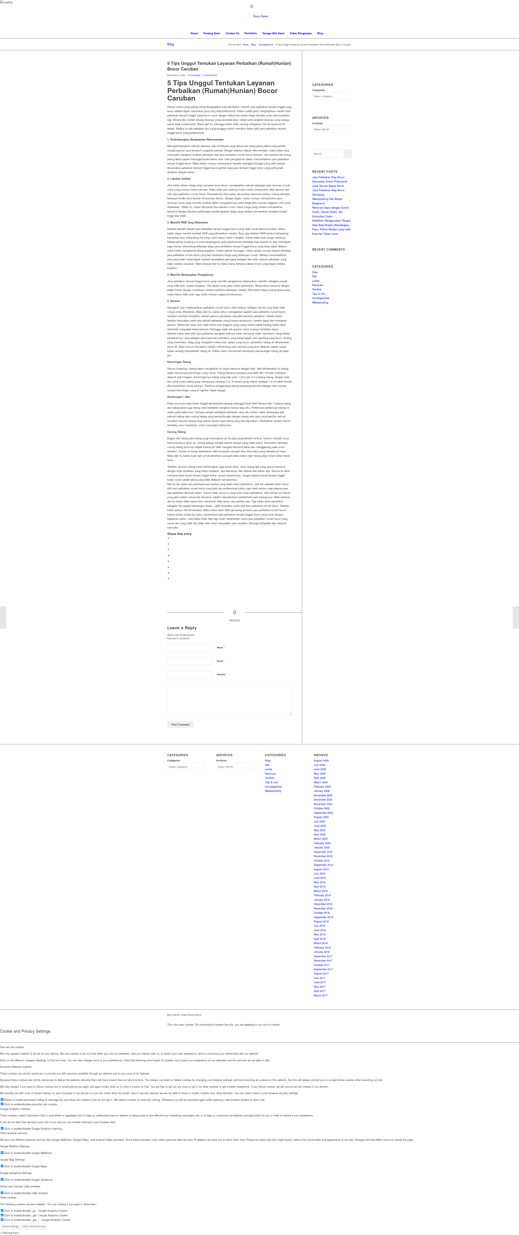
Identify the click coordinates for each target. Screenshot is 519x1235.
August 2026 (321, 760)
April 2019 (320, 886)
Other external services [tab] (13, 1133)
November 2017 (323, 960)
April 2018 (320, 939)
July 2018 (319, 925)
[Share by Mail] (172, 578)
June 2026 (320, 769)
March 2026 (321, 782)
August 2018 (321, 921)
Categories (318, 90)
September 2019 (323, 865)
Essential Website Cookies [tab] (16, 1067)
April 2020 (320, 834)
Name (221, 647)
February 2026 (322, 786)
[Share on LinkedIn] (172, 555)
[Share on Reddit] (172, 573)
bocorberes (211, 75)
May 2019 (319, 882)
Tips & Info (318, 294)
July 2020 (319, 821)
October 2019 (322, 860)
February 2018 (322, 947)
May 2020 (319, 830)
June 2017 (320, 982)
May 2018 (319, 934)
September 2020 (323, 813)
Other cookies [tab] (8, 1197)
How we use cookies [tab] (12, 1047)
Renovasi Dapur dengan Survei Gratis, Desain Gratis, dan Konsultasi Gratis (330, 212)
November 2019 (323, 856)
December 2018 (323, 904)
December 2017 (323, 956)
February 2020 (322, 843)
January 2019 (322, 900)
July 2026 (319, 765)
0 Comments (194, 75)
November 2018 (323, 908)
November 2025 (323, 795)
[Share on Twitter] (172, 544)
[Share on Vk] (172, 567)
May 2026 (319, 773)
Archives (317, 123)
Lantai (315, 281)
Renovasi (317, 285)
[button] (9, 1233)
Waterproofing (320, 302)
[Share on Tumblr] (172, 561)
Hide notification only (34, 1226)
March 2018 (321, 943)
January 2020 (322, 847)
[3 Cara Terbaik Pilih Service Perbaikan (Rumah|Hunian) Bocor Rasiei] (3, 617)
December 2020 (323, 799)
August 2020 (321, 817)
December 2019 (323, 852)
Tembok (317, 289)
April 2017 (320, 991)
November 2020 (323, 804)
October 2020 (322, 808)
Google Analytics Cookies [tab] (15, 1109)
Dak (314, 276)
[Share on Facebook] (172, 538)
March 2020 (321, 838)
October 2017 (322, 965)
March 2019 (321, 891)
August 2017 (321, 973)
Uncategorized (320, 298)
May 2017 (319, 986)
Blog (170, 44)
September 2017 (323, 969)
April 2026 (320, 778)
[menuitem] (194, 33)
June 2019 (320, 878)
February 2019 (322, 895)
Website (221, 674)
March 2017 (321, 995)
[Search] (328, 33)
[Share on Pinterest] (172, 550)
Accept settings (10, 1226)
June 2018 (320, 930)
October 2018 (322, 912)
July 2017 (319, 978)
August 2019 (321, 869)
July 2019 (319, 873)
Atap (315, 272)
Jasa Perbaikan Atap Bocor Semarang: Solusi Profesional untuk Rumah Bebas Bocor (329, 181)
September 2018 (323, 917)
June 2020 (320, 826)
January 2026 (322, 791)
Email (220, 661)
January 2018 (322, 952)
